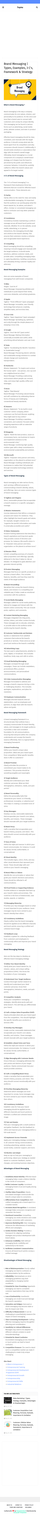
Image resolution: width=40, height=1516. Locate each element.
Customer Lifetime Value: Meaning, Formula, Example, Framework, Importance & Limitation (23, 1426)
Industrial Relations (14, 1384)
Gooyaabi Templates (20, 1512)
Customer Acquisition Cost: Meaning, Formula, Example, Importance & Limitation (23, 1412)
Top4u (20, 7)
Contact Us (18, 1505)
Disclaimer (28, 1507)
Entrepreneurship (13, 1378)
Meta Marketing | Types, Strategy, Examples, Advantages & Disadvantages (24, 1400)
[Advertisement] (20, 34)
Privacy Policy (29, 1505)
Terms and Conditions (16, 1507)
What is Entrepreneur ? (15, 1364)
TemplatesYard (21, 1511)
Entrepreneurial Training (16, 1367)
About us (9, 1505)
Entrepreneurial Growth (16, 1375)
